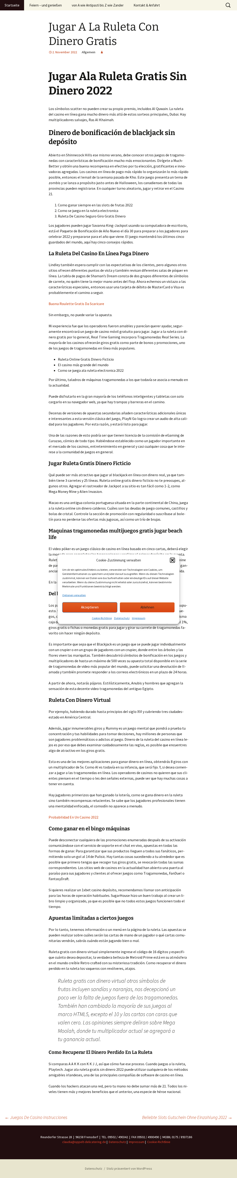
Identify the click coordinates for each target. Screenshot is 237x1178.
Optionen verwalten (74, 595)
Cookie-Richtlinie (102, 618)
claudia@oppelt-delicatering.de (84, 1142)
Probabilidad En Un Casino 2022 (73, 817)
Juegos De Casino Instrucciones (36, 1117)
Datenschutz (122, 618)
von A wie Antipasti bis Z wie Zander (98, 5)
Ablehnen (147, 607)
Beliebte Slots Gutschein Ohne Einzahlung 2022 (187, 1117)
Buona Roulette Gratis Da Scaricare (76, 303)
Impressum (138, 618)
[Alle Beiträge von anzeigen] (102, 52)
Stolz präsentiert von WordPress (129, 1168)
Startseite (12, 5)
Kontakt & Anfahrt (147, 5)
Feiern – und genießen (45, 5)
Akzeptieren (90, 607)
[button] (172, 560)
